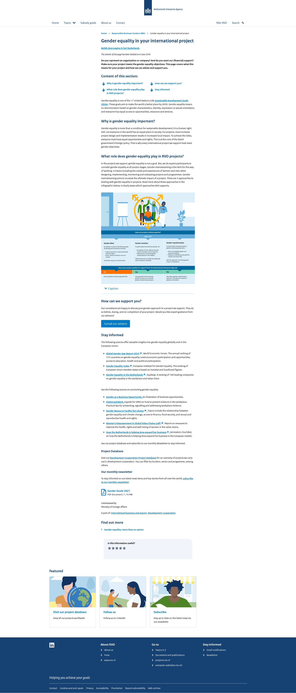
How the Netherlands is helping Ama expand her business (136, 432)
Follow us (109, 612)
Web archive (154, 688)
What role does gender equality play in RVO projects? (126, 91)
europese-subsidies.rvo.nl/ (168, 665)
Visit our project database (69, 612)
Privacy (89, 688)
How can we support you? (168, 83)
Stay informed (162, 89)
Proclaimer (116, 688)
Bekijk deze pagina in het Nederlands (120, 48)
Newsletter (212, 655)
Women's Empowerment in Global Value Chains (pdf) (133, 423)
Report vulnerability (135, 688)
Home (55, 22)
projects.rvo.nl (162, 660)
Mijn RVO (221, 22)
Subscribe (160, 612)
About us (106, 22)
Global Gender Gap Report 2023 (122, 353)
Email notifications (216, 649)
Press (106, 655)
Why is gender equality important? (125, 83)
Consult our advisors (115, 323)
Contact (120, 22)
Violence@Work (114, 401)
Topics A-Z (160, 649)
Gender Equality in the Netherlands (124, 374)
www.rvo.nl (110, 660)
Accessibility (102, 688)
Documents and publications (170, 655)
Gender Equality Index (117, 366)
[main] (148, 331)
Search (236, 22)
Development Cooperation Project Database (133, 457)
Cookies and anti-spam (71, 688)
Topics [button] (67, 22)
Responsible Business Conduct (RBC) (128, 33)
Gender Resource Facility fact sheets (125, 410)
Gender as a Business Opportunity (124, 396)
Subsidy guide (88, 22)
